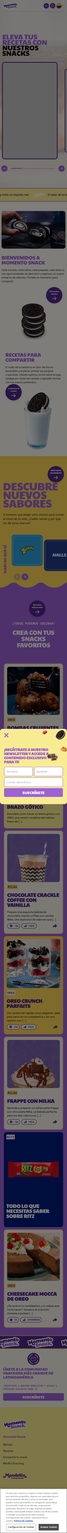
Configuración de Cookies (21, 1527)
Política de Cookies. (23, 1520)
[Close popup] (6, 735)
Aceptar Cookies (48, 1527)
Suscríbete (33, 792)
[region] (33, 1511)
